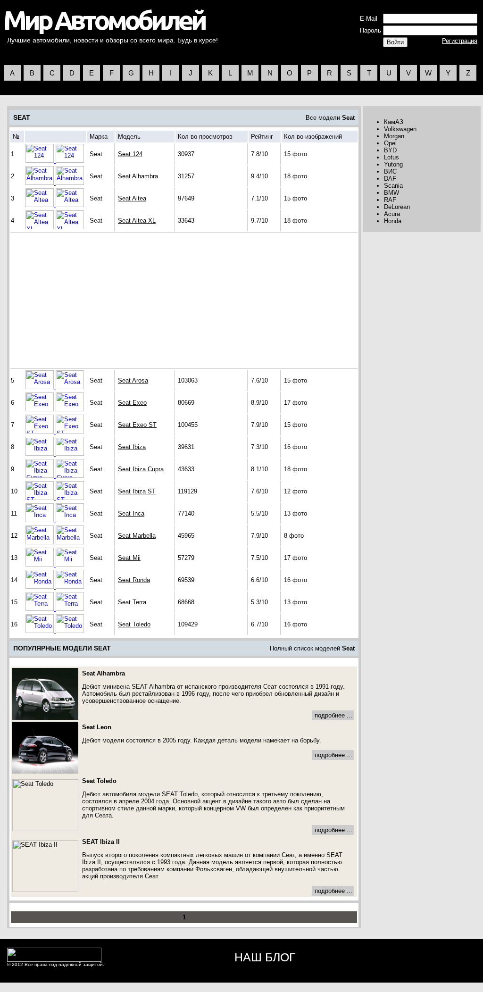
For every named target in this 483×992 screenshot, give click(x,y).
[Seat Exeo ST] (40, 431)
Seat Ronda (134, 580)
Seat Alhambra (138, 176)
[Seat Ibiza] (40, 453)
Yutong (393, 164)
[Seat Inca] (40, 520)
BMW (391, 192)
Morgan (394, 136)
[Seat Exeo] (40, 409)
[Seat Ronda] (40, 586)
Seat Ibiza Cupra (141, 469)
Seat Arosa (133, 380)
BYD (390, 150)
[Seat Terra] (40, 608)
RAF (390, 199)
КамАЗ (393, 121)
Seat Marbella (137, 535)
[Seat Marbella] (40, 542)
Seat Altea (132, 198)
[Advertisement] (91, 300)
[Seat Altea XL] (40, 227)
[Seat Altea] (40, 204)
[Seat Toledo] (40, 630)
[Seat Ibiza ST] (40, 497)
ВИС (390, 171)
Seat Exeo (132, 402)
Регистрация (459, 40)
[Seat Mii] (40, 564)
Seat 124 (130, 154)
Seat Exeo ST (137, 424)
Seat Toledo (134, 624)
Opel (390, 143)
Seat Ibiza (132, 446)
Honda (392, 221)
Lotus (391, 157)
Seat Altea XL (137, 220)
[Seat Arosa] (40, 387)
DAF (390, 178)
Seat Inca (131, 513)
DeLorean (397, 206)
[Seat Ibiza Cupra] (40, 475)
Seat (348, 117)
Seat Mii (129, 557)
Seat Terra (132, 602)
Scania (393, 185)
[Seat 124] (40, 160)
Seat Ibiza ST (137, 491)
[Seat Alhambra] (40, 182)
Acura (392, 213)
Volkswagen (400, 129)
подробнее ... (333, 715)
